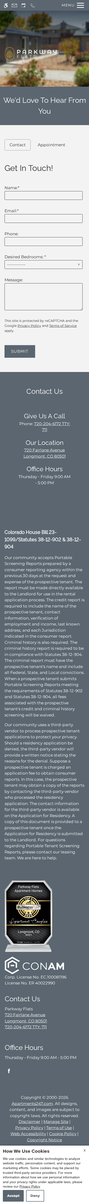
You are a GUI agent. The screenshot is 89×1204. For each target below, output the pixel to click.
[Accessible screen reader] (6, 5)
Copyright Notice (44, 1140)
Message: (14, 279)
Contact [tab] (17, 144)
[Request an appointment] (23, 5)
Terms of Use (59, 1127)
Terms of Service (63, 326)
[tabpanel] (45, 259)
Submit (19, 351)
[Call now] (32, 5)
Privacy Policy (29, 326)
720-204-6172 (26, 1027)
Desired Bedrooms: (25, 256)
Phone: (12, 233)
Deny (35, 1196)
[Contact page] (14, 5)
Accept (13, 1196)
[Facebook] (9, 1073)
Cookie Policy (62, 1133)
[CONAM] (34, 965)
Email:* (12, 210)
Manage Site (55, 1121)
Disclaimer (29, 1121)
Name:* (12, 187)
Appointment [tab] (51, 144)
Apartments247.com (32, 1103)
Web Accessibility (28, 1133)
